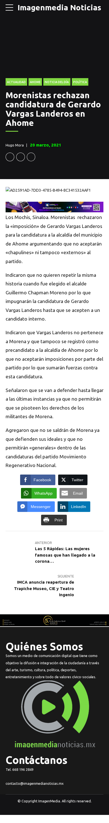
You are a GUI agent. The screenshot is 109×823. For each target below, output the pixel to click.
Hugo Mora (15, 145)
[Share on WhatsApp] (31, 157)
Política (80, 82)
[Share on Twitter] (20, 157)
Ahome (35, 82)
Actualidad (16, 82)
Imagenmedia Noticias (59, 7)
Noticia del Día (57, 82)
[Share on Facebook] (10, 157)
